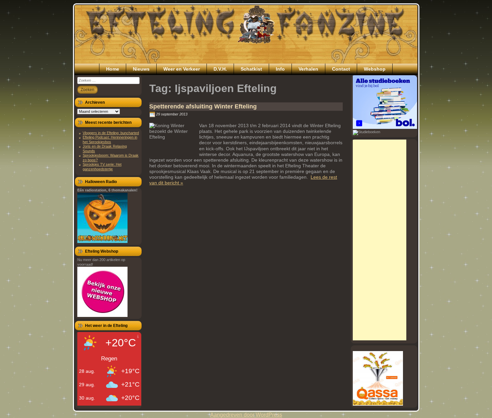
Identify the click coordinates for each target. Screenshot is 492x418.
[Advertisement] (379, 240)
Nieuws (141, 69)
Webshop (375, 69)
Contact (341, 69)
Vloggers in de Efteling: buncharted (111, 133)
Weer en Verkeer (181, 69)
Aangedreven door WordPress (246, 415)
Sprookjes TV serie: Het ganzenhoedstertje (102, 166)
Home (112, 69)
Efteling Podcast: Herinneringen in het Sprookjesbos (110, 139)
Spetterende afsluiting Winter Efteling (203, 106)
